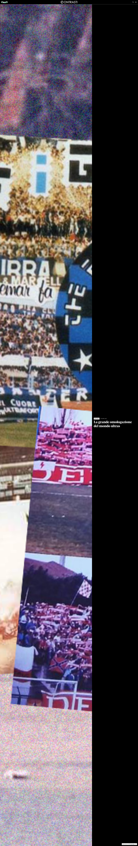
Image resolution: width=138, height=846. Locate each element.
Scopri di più (132, 844)
